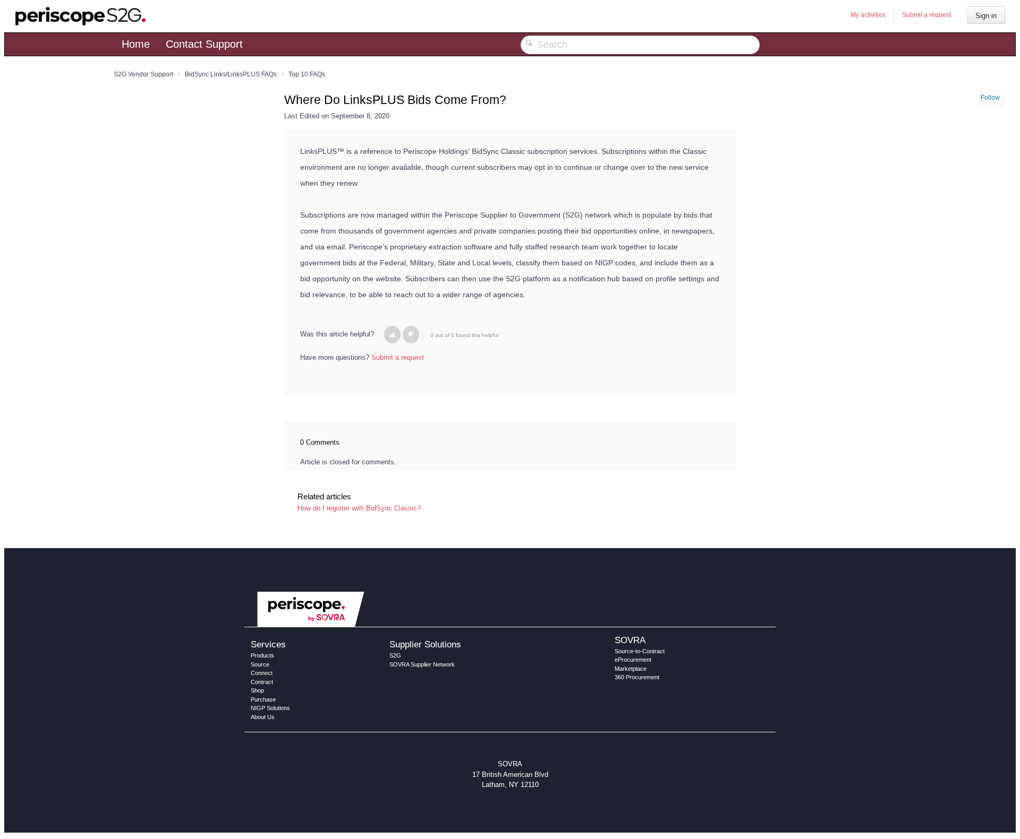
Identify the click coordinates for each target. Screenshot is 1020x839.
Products (262, 655)
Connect (262, 673)
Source (260, 664)
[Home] (81, 16)
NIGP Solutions (270, 708)
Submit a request (926, 15)
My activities (868, 15)
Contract (262, 682)
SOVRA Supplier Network (422, 664)
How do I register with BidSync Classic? (359, 508)
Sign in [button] (986, 16)
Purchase (263, 699)
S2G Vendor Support (143, 74)
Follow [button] (990, 97)
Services (268, 644)
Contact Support (204, 44)
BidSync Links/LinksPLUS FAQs (231, 74)
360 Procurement (637, 677)
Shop (257, 690)
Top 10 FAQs (306, 74)
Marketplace (631, 668)
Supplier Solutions (425, 644)
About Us (263, 717)
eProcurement (633, 659)
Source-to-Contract (640, 651)
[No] (411, 334)
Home (136, 44)
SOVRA (630, 640)
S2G (395, 655)
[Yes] (392, 334)
